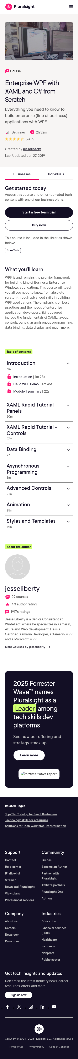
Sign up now (18, 995)
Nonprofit (48, 953)
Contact (10, 860)
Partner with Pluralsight (50, 876)
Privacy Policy (36, 1046)
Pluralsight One (52, 891)
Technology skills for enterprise (26, 820)
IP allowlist (12, 873)
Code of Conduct (59, 1046)
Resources (12, 941)
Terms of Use (16, 1046)
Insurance (48, 946)
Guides (47, 860)
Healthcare (49, 939)
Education (49, 921)
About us (11, 921)
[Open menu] (71, 6)
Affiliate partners (53, 885)
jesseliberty (32, 149)
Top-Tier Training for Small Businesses (31, 814)
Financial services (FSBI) (54, 930)
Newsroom (12, 934)
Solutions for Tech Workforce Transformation (35, 826)
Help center (13, 866)
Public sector (51, 959)
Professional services (19, 900)
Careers (10, 928)
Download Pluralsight (20, 886)
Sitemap (10, 880)
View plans (12, 893)
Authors (47, 898)
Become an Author (54, 866)
